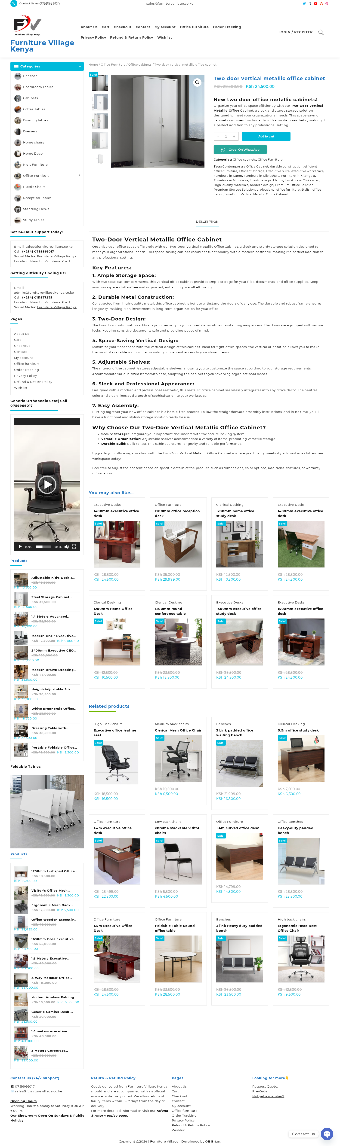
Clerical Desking (230, 504)
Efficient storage (252, 171)
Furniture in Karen (228, 175)
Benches (30, 76)
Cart (17, 339)
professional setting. (272, 125)
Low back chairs (168, 821)
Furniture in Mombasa (231, 180)
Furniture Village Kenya (42, 46)
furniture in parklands (266, 180)
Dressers (30, 131)
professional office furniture (278, 189)
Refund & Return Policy (33, 382)
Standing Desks (36, 209)
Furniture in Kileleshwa (261, 175)
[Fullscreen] (74, 546)
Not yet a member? (268, 1096)
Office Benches (290, 821)
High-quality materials (231, 185)
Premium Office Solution (294, 185)
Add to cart (266, 136)
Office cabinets (140, 64)
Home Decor (33, 153)
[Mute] (66, 546)
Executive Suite (278, 171)
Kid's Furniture (35, 164)
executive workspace (307, 171)
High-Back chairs (108, 724)
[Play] (20, 546)
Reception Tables (37, 198)
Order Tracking (26, 370)
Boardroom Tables (38, 87)
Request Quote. (265, 1086)
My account (23, 358)
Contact (20, 352)
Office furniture (27, 364)
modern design (261, 185)
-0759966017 (49, 3)
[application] (47, 484)
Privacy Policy (25, 376)
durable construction (286, 166)
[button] (47, 484)
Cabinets (30, 98)
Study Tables (33, 220)
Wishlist (21, 388)
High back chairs (292, 919)
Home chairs (33, 142)
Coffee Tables (34, 109)
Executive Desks (107, 504)
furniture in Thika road (302, 180)
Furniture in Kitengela (298, 175)
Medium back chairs (172, 724)
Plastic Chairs (34, 187)
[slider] (43, 547)
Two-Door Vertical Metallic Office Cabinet (256, 194)
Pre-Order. (261, 1091)
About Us (21, 333)
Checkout (22, 345)
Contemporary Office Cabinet (245, 166)
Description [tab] (207, 221)
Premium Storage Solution (234, 189)
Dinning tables (35, 120)
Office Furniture (36, 175)
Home (93, 64)
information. (102, 473)
